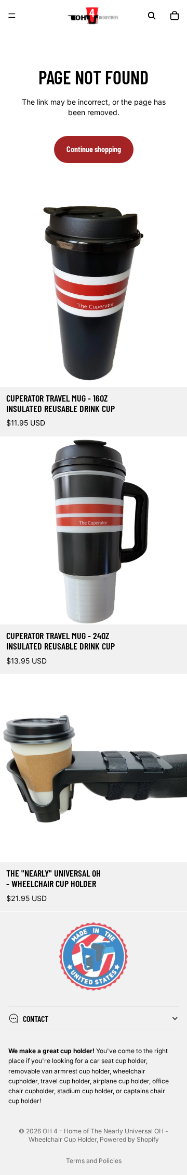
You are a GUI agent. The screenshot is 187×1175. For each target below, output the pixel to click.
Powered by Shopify (129, 1139)
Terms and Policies (94, 1161)
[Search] (151, 15)
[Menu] (12, 16)
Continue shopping (93, 149)
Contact (35, 1018)
